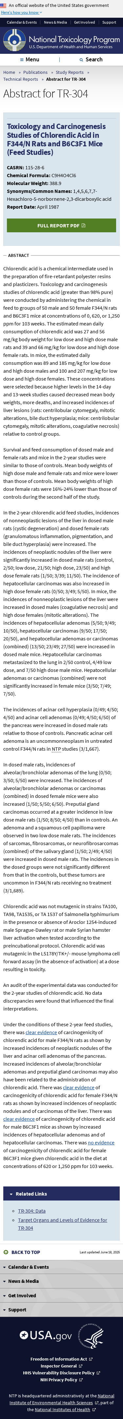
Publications (35, 72)
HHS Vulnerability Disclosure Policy (58, 1373)
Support (109, 22)
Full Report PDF (58, 225)
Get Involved (84, 22)
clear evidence (41, 1032)
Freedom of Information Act (59, 1359)
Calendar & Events (22, 22)
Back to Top (25, 1252)
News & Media (55, 22)
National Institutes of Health (62, 1409)
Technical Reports (20, 79)
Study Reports (70, 72)
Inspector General (59, 1366)
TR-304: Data (32, 1210)
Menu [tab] (32, 59)
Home (9, 72)
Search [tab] (94, 59)
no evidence (101, 1142)
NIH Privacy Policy (58, 1380)
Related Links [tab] (31, 1193)
